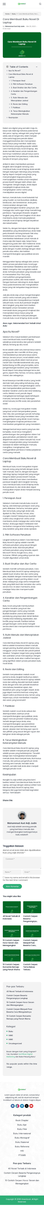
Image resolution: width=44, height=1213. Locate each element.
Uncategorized (15, 1043)
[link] (13, 1106)
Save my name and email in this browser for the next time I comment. (21, 878)
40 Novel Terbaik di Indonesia (11, 917)
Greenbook (26, 1199)
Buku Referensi (22, 1146)
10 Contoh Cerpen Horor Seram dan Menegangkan (11, 943)
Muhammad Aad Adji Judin (22, 823)
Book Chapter (22, 1120)
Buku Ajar (22, 1125)
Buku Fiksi (22, 1129)
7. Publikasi (15, 107)
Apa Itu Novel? (14, 70)
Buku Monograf (22, 1138)
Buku (11, 1031)
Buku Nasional (22, 1142)
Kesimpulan (13, 117)
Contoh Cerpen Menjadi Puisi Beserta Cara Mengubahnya (30, 943)
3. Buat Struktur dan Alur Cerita (23, 87)
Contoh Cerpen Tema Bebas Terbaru (30, 967)
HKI (22, 1151)
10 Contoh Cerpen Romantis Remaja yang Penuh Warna (11, 967)
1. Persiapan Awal (18, 80)
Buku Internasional (22, 1133)
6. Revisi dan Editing (19, 104)
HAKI (11, 1035)
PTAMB (22, 1155)
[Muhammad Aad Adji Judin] (22, 820)
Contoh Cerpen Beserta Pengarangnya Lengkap (30, 919)
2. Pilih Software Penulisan (22, 84)
